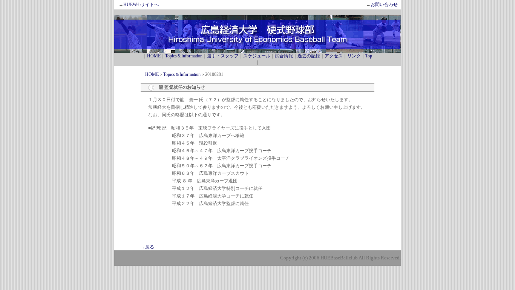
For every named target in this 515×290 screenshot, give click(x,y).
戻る (149, 247)
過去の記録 (308, 56)
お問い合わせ (384, 4)
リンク (354, 56)
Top (368, 56)
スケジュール (256, 56)
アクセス (334, 56)
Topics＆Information (183, 56)
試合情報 (284, 56)
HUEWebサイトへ (141, 4)
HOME (154, 56)
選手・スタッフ (223, 56)
